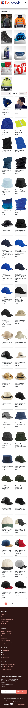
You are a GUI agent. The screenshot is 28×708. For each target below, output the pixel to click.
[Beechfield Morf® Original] (21, 204)
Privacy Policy (5, 621)
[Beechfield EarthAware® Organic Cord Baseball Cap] (7, 479)
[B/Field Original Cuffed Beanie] (7, 124)
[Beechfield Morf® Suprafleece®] (21, 143)
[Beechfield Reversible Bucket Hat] (7, 459)
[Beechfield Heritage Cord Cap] (21, 459)
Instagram (6, 657)
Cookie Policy (5, 624)
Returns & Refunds (6, 633)
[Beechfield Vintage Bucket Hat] (7, 437)
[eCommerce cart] (25, 2)
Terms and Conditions (7, 619)
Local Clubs (4, 638)
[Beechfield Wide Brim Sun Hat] (21, 335)
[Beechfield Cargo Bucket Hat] (7, 223)
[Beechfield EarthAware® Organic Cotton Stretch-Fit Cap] (21, 291)
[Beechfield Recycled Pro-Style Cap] (21, 396)
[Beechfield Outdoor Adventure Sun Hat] (21, 313)
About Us (3, 614)
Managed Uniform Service (8, 643)
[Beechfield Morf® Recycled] (21, 163)
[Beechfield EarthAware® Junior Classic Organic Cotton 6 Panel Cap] (7, 267)
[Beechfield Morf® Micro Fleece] (7, 143)
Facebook (6, 650)
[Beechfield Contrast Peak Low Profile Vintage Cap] (7, 522)
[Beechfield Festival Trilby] (7, 396)
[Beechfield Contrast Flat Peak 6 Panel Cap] (7, 564)
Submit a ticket (7, 669)
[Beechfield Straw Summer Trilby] (21, 376)
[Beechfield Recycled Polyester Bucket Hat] (21, 223)
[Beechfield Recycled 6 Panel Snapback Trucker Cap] (7, 355)
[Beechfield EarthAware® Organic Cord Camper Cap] (21, 479)
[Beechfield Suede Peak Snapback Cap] (7, 543)
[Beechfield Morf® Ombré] (7, 204)
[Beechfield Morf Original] (21, 102)
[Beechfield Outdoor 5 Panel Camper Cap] (21, 585)
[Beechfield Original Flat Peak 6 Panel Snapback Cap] (21, 564)
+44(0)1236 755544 (8, 667)
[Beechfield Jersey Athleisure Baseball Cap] (21, 501)
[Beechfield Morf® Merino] (7, 163)
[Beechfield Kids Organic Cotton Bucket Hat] (7, 183)
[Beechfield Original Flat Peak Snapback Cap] (7, 585)
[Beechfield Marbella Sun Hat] (21, 355)
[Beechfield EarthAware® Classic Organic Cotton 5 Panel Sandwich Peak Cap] (7, 243)
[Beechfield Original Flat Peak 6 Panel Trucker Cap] (21, 543)
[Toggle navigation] (2, 6)
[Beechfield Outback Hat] (7, 335)
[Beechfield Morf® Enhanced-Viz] (21, 124)
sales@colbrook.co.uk (9, 664)
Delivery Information (6, 631)
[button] (15, 93)
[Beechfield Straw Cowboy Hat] (7, 376)
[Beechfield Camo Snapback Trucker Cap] (7, 416)
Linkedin (5, 655)
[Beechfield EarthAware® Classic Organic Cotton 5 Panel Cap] (21, 243)
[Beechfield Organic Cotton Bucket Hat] (21, 183)
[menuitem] (6, 20)
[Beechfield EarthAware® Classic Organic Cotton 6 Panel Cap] (7, 291)
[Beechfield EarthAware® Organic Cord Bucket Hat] (21, 437)
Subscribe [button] (21, 692)
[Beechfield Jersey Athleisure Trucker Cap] (7, 501)
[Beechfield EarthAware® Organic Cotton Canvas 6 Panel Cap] (7, 313)
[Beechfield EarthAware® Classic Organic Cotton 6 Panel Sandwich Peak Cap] (21, 267)
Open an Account (5, 636)
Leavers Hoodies (5, 640)
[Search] (9, 93)
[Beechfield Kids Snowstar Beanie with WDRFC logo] (7, 102)
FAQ (2, 617)
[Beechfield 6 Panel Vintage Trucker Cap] (21, 522)
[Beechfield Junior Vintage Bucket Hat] (21, 416)
